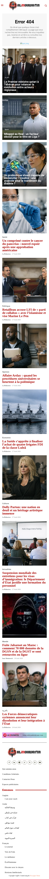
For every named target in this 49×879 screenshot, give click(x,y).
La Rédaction (6, 254)
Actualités (6, 569)
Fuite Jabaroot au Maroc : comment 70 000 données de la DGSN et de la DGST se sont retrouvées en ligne (22, 649)
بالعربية (7, 77)
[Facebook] (9, 762)
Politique (6, 306)
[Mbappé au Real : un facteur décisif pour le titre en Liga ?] (24, 117)
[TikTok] (25, 762)
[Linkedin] (14, 762)
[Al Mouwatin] (24, 752)
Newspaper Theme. (35, 875)
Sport (7, 129)
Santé (4, 237)
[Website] (35, 762)
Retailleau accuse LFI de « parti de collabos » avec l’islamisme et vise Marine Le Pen (24, 313)
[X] (30, 762)
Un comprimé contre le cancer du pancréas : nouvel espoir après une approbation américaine (22, 245)
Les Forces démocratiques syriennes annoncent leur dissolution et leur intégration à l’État (23, 718)
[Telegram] (19, 762)
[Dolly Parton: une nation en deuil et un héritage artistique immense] (24, 477)
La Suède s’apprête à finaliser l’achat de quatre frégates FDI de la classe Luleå (22, 444)
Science (7, 171)
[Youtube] (40, 762)
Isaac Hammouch (7, 658)
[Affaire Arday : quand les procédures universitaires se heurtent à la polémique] (24, 346)
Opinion (5, 372)
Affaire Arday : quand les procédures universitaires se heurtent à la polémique (21, 379)
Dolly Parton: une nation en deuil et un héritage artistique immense (22, 510)
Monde (5, 641)
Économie (6, 438)
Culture (5, 503)
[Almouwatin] (24, 5)
